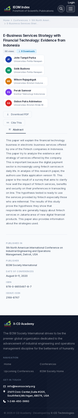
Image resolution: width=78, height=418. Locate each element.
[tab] (16, 130)
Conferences (20, 20)
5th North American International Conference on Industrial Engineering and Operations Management (41, 20)
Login (71, 2)
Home (6, 20)
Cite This (16, 122)
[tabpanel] (36, 181)
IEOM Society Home (52, 371)
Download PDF (20, 114)
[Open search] (61, 8)
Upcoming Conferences (19, 371)
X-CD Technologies (62, 412)
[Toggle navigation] (70, 8)
